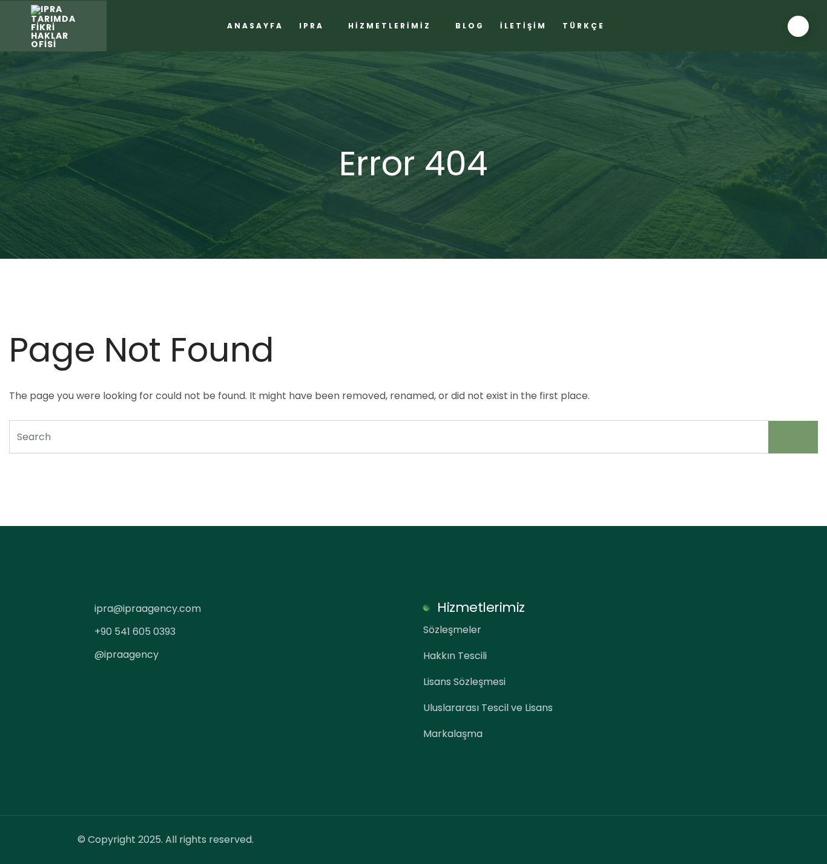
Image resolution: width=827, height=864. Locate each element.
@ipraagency (125, 654)
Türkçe (583, 26)
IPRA (311, 26)
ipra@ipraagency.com (146, 609)
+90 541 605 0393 (134, 631)
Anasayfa (255, 26)
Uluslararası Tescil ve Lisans (488, 708)
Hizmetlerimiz (389, 26)
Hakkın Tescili (455, 656)
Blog (469, 26)
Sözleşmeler (452, 630)
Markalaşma (453, 734)
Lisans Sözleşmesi (464, 682)
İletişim (523, 26)
